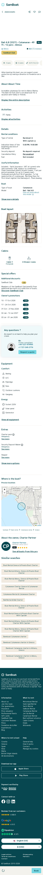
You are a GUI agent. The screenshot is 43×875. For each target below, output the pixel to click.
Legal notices (6, 854)
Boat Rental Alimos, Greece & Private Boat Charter (21, 580)
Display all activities (10, 119)
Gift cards (5, 716)
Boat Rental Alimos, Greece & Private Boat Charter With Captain (21, 630)
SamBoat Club (9, 53)
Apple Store (23, 769)
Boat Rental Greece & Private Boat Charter (20, 565)
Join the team (6, 704)
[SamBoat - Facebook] (3, 801)
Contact (26, 746)
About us (5, 702)
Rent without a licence (32, 718)
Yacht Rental (28, 706)
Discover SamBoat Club (12, 290)
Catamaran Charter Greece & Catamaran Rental (21, 587)
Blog (3, 730)
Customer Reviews (8, 720)
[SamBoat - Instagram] (8, 801)
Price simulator (7, 711)
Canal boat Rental (30, 716)
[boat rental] (10, 5)
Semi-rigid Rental (29, 704)
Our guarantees (7, 706)
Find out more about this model (31, 193)
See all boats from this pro (25, 551)
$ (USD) (20, 846)
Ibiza (3, 749)
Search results (9, 12)
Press (3, 723)
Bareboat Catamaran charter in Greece (18, 642)
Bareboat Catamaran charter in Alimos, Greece (21, 657)
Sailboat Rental (29, 709)
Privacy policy (28, 854)
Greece (4, 744)
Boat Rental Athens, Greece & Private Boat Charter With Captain (21, 622)
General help (28, 742)
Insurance (5, 709)
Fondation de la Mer (9, 725)
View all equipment (10, 419)
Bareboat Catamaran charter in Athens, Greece (21, 649)
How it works (28, 744)
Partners (26, 856)
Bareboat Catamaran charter (14, 636)
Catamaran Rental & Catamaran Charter (19, 594)
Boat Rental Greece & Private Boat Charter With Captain (21, 614)
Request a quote (27, 352)
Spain (3, 746)
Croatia (4, 742)
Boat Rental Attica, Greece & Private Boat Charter (21, 607)
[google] (6, 820)
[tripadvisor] (8, 830)
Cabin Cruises (28, 720)
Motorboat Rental (30, 702)
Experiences (6, 728)
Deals (25, 723)
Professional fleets (9, 713)
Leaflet (38, 525)
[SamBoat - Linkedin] (13, 801)
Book (36, 870)
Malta (3, 751)
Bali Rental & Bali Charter (13, 600)
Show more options (10, 463)
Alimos (5, 49)
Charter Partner (19, 543)
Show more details (10, 199)
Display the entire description (15, 100)
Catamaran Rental (30, 711)
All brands (27, 725)
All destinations (7, 756)
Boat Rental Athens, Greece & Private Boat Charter (21, 572)
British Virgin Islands (9, 753)
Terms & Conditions (8, 856)
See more (5, 439)
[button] (4, 489)
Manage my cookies (30, 749)
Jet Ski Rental (28, 713)
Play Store (23, 775)
